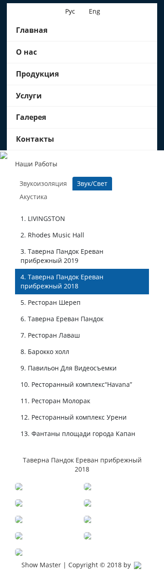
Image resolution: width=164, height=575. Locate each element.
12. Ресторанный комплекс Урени (73, 417)
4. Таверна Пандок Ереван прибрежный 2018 (61, 281)
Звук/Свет (92, 183)
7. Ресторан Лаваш (50, 335)
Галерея (31, 117)
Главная (31, 30)
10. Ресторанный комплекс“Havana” (76, 384)
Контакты (35, 139)
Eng (94, 11)
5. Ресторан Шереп (50, 302)
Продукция (37, 74)
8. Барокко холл (44, 351)
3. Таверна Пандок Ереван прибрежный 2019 (61, 256)
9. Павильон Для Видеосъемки (68, 368)
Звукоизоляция (43, 183)
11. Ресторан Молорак (55, 400)
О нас (26, 52)
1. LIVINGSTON (42, 218)
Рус (70, 11)
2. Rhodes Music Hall (52, 235)
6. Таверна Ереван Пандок (61, 318)
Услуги (29, 96)
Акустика (33, 196)
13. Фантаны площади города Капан (77, 433)
